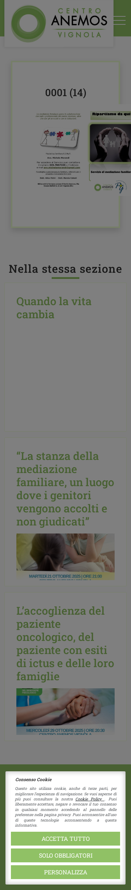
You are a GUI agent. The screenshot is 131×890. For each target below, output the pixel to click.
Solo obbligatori (65, 855)
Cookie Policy (89, 799)
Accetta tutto (65, 838)
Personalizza (65, 872)
